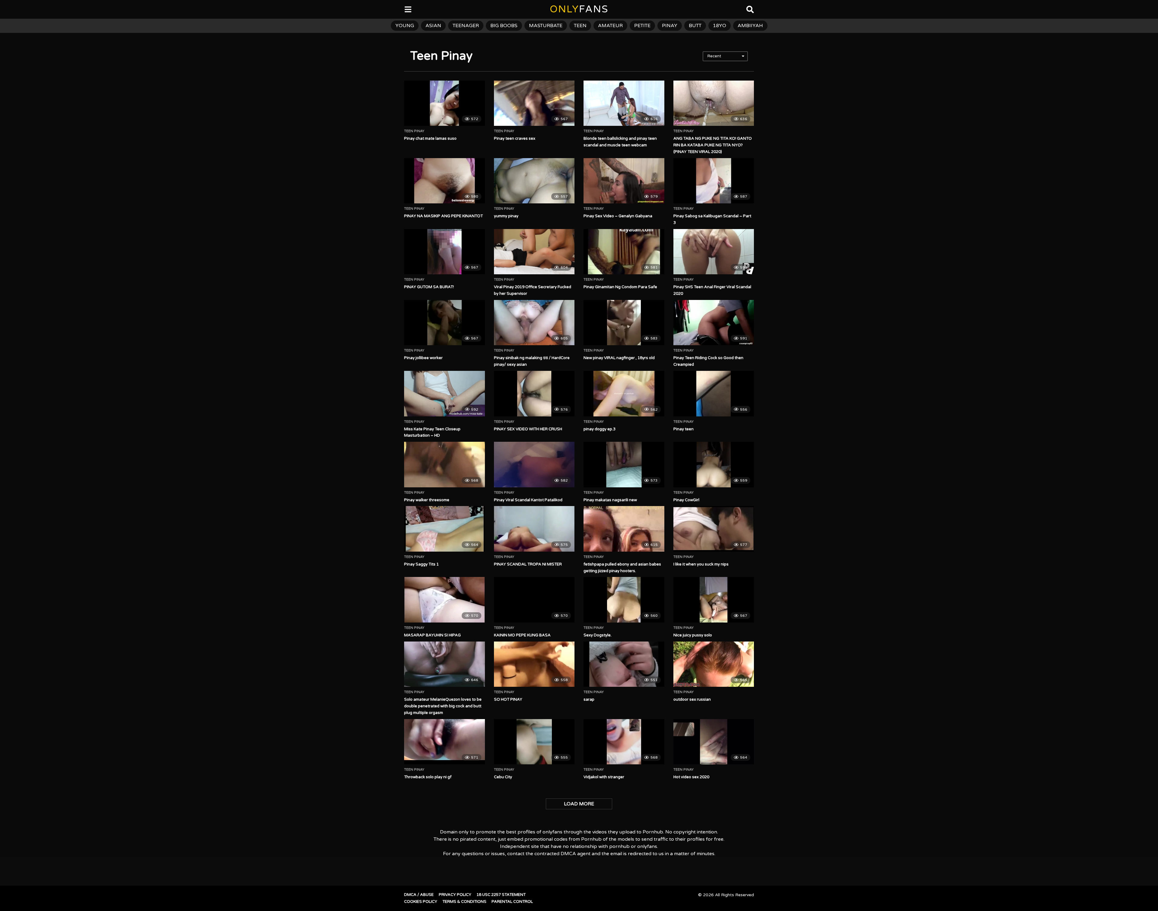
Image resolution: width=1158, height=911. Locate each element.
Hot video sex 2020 (691, 777)
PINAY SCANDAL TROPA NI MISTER (528, 564)
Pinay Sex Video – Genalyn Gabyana (618, 216)
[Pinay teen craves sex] (534, 103)
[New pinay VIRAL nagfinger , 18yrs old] (624, 322)
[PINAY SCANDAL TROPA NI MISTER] (534, 528)
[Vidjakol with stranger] (624, 741)
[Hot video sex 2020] (713, 741)
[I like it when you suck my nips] (713, 528)
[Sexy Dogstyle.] (624, 599)
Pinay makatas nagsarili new (610, 500)
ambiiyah (750, 26)
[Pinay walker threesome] (444, 464)
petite (642, 26)
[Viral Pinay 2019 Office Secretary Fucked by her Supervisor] (534, 251)
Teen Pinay (414, 131)
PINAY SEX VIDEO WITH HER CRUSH (528, 429)
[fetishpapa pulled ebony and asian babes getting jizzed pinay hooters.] (624, 528)
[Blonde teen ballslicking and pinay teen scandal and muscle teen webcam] (624, 103)
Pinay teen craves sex (514, 138)
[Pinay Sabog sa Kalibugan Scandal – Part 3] (713, 180)
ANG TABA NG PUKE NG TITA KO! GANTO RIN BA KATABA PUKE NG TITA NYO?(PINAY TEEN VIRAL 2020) (712, 145)
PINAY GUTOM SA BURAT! (429, 287)
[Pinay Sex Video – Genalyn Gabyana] (624, 180)
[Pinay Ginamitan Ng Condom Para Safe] (624, 251)
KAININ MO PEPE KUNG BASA (522, 635)
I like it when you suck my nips (701, 564)
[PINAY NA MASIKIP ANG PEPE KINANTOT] (444, 180)
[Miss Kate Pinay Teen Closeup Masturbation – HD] (444, 393)
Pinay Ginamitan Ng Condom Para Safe (620, 287)
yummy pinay (506, 216)
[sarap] (624, 664)
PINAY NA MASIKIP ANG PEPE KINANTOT (443, 216)
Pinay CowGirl (686, 500)
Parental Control (512, 901)
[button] (10, 9)
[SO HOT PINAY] (534, 664)
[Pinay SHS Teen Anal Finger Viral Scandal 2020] (713, 251)
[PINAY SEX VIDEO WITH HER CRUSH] (534, 393)
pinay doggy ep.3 (599, 429)
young (404, 26)
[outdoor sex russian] (713, 664)
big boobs (503, 26)
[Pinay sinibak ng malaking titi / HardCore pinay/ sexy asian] (534, 322)
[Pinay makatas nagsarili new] (624, 464)
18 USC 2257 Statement (501, 894)
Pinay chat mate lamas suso (430, 138)
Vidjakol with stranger (604, 777)
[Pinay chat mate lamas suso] (444, 103)
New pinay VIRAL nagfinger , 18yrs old (619, 357)
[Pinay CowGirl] (713, 464)
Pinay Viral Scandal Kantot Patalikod (528, 500)
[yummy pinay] (534, 180)
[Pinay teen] (713, 393)
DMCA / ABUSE (419, 894)
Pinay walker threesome (426, 500)
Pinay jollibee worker (423, 357)
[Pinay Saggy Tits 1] (444, 528)
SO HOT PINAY (508, 699)
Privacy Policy (455, 894)
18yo (719, 26)
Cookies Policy (420, 901)
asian (433, 26)
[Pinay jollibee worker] (444, 322)
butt (695, 26)
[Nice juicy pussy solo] (713, 599)
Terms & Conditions (464, 901)
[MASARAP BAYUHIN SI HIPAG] (444, 599)
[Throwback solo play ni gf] (444, 741)
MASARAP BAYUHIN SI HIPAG (432, 635)
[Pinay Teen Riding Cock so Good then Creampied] (713, 322)
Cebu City (503, 777)
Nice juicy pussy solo (692, 635)
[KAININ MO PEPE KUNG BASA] (534, 599)
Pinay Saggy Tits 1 (421, 564)
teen (580, 26)
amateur (610, 26)
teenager (466, 26)
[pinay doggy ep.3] (624, 393)
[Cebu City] (534, 741)
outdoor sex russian (692, 699)
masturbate (545, 26)
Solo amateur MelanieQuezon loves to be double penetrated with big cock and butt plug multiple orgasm (443, 706)
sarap (589, 699)
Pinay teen (683, 429)
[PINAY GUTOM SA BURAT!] (444, 251)
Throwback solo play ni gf (427, 777)
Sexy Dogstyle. (598, 635)
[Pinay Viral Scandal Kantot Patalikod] (534, 464)
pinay (669, 26)
